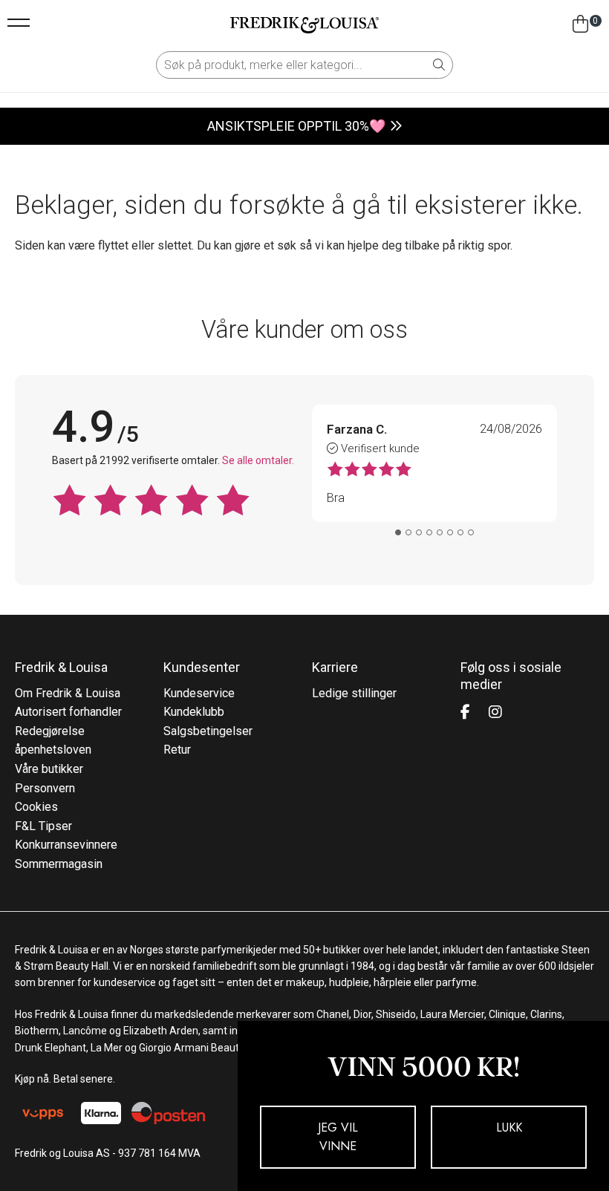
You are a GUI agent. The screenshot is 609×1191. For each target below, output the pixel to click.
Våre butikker (49, 769)
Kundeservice (199, 693)
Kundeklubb (193, 712)
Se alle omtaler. (258, 460)
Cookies (36, 807)
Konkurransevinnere (66, 845)
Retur (177, 750)
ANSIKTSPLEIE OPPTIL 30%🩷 (296, 126)
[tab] (398, 532)
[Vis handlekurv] (580, 24)
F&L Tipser (43, 826)
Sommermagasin (58, 864)
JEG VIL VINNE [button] (338, 1137)
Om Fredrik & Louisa (67, 693)
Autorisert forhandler (68, 712)
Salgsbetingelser (208, 731)
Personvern (45, 788)
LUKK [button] (509, 1127)
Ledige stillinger (354, 693)
